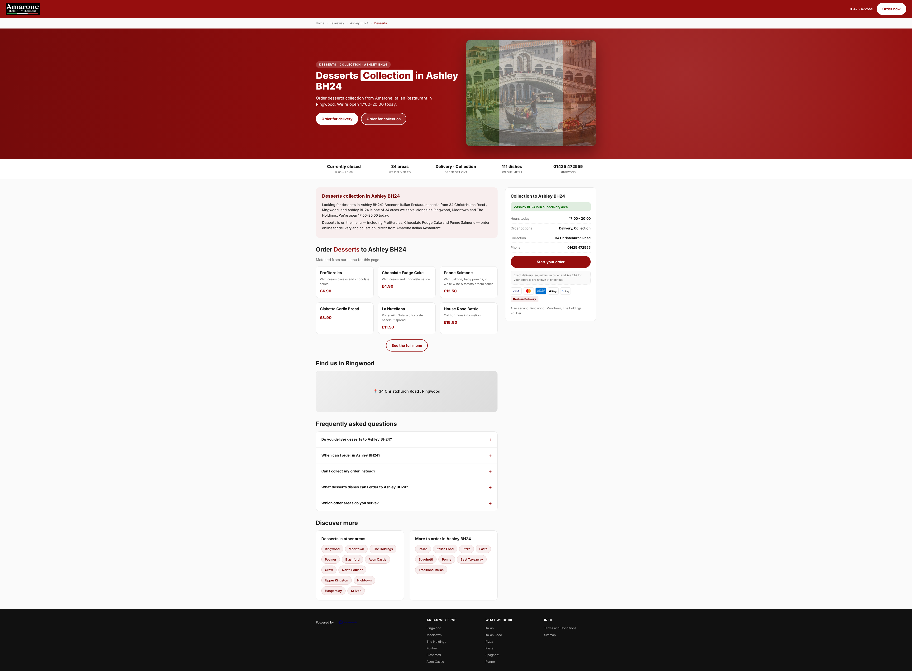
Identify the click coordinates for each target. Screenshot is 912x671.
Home (320, 23)
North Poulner (352, 570)
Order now (891, 9)
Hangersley (333, 591)
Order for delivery (337, 119)
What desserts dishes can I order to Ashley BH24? (364, 487)
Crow (329, 570)
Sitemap (550, 635)
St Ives (356, 591)
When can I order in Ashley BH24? (350, 455)
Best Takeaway (472, 559)
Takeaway (337, 23)
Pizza (466, 549)
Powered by (325, 622)
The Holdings (383, 549)
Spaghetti (426, 559)
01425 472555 (861, 9)
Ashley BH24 (359, 23)
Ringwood (332, 549)
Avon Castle (377, 559)
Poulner (330, 559)
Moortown (356, 549)
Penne (446, 559)
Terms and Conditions (560, 628)
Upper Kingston (336, 580)
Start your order (551, 262)
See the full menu (407, 345)
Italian (423, 549)
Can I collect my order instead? (348, 471)
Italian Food (445, 549)
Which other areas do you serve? (350, 503)
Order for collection (384, 119)
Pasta (483, 549)
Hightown (364, 580)
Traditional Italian (431, 570)
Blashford (352, 559)
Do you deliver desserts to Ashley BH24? (356, 439)
